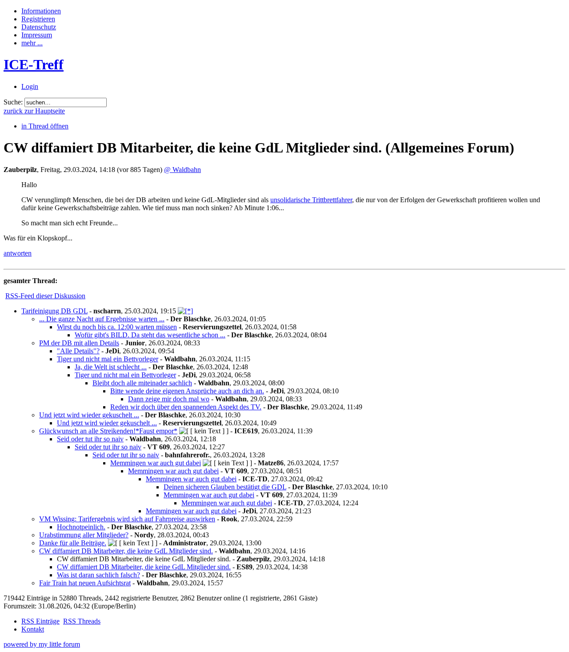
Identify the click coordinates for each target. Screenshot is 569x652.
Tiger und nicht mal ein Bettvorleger (107, 359)
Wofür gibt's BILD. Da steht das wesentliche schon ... (150, 335)
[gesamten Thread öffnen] (185, 311)
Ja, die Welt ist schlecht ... (111, 367)
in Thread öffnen (44, 126)
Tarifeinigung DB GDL (54, 311)
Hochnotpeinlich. (81, 527)
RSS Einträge (40, 621)
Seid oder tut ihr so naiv (90, 439)
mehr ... (32, 43)
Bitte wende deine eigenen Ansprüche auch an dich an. (187, 391)
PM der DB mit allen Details (79, 343)
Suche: (13, 102)
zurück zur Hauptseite (34, 111)
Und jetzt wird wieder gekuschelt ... (89, 415)
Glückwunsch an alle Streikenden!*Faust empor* (108, 431)
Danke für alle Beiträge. (72, 543)
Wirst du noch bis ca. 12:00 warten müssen (117, 327)
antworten (18, 253)
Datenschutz (38, 27)
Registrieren (38, 19)
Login (29, 86)
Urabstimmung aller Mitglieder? (83, 535)
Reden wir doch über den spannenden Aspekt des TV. (185, 407)
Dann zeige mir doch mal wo (168, 399)
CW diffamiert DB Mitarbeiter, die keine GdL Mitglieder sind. (126, 551)
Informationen (41, 11)
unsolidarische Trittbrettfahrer (311, 200)
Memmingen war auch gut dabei (155, 463)
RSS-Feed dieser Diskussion (45, 296)
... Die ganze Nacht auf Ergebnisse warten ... (101, 319)
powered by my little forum (42, 644)
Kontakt (32, 629)
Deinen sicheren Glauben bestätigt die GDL (225, 487)
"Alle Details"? (78, 351)
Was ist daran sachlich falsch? (98, 575)
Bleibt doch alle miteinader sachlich (142, 383)
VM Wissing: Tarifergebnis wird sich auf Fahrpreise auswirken (127, 519)
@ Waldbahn (182, 169)
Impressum (36, 35)
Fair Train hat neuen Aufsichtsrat (85, 583)
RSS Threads (81, 621)
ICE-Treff (34, 64)
